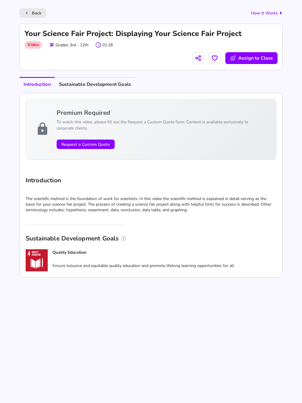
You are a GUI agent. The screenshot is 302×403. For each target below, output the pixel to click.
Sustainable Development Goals (95, 84)
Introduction (37, 84)
